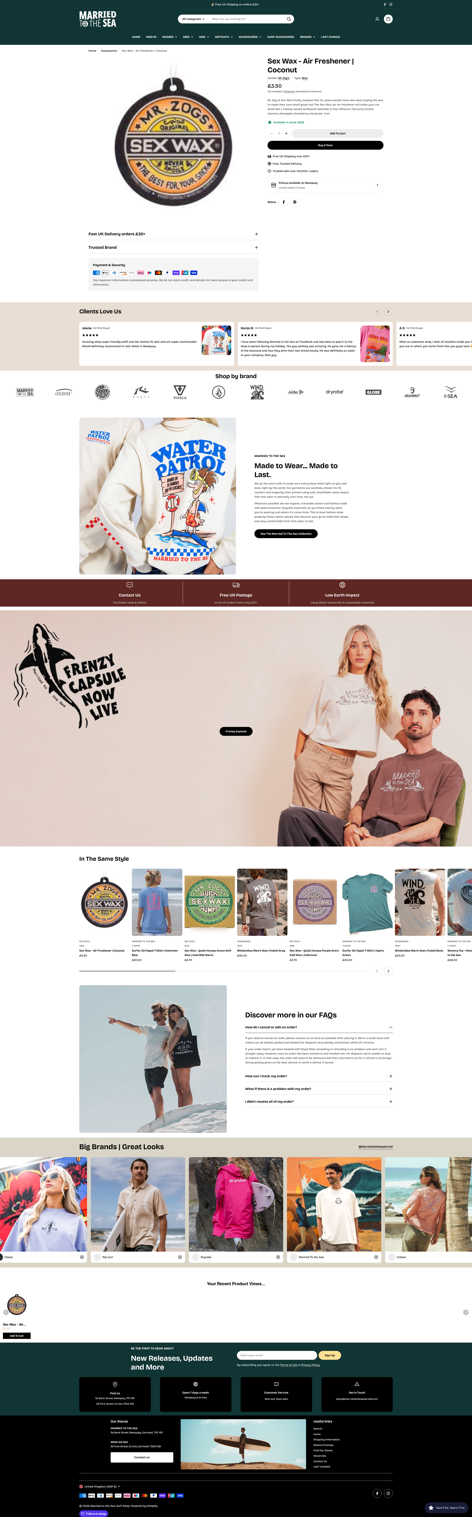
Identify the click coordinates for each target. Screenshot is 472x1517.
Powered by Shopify (144, 1506)
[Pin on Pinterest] (294, 202)
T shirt (451, 946)
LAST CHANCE (321, 1466)
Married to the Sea (143, 941)
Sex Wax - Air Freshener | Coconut (13, 1324)
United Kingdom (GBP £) (100, 1486)
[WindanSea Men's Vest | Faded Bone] (420, 902)
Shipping (288, 91)
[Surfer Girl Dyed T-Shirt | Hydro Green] (367, 902)
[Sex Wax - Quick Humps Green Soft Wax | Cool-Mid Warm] (210, 902)
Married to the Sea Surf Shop (109, 1506)
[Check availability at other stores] (377, 185)
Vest (240, 946)
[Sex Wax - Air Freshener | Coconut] (104, 902)
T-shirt (136, 946)
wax (305, 78)
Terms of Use (289, 1365)
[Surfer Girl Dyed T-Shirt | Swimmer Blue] (157, 902)
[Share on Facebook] (283, 202)
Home (92, 50)
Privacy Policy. (310, 1365)
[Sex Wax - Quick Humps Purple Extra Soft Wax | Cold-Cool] (315, 902)
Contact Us (320, 1461)
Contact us (142, 1457)
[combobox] (236, 19)
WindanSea (244, 941)
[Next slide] (388, 311)
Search (317, 1428)
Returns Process (323, 1445)
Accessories (109, 50)
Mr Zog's (283, 78)
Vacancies (319, 1455)
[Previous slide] (377, 311)
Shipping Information (326, 1439)
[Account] (377, 19)
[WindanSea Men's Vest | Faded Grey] (262, 902)
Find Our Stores (322, 1450)
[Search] (289, 19)
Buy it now (325, 145)
